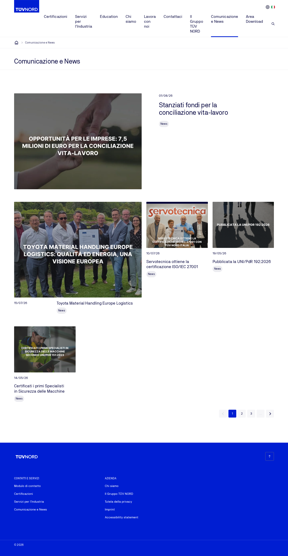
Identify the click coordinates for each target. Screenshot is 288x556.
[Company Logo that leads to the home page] (26, 6)
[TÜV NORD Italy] (16, 42)
